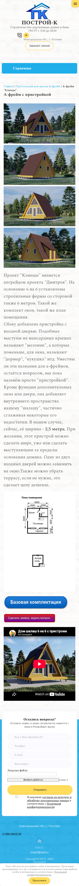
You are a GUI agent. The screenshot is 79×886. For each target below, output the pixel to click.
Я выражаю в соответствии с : (49, 802)
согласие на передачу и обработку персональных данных (49, 799)
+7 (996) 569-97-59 (11, 834)
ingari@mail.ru (39, 851)
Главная (9, 86)
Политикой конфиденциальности (44, 805)
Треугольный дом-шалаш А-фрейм (38, 86)
